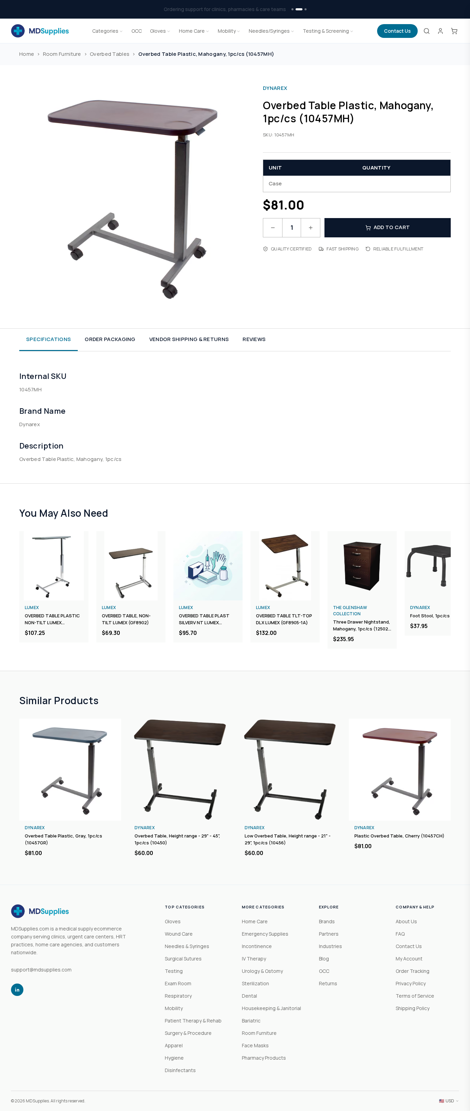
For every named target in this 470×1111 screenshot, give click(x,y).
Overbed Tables (109, 54)
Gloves (158, 31)
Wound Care (179, 933)
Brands (327, 921)
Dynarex (275, 88)
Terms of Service (415, 995)
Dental (249, 995)
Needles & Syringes (187, 946)
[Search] (426, 31)
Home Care (192, 31)
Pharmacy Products (264, 1058)
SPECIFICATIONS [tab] (48, 339)
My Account (409, 958)
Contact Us (397, 31)
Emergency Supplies (265, 933)
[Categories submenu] (121, 31)
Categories (105, 31)
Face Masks (255, 1045)
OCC (136, 31)
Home (26, 54)
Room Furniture (62, 54)
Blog (324, 958)
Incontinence (257, 946)
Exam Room (178, 983)
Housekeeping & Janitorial (271, 1008)
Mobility (227, 31)
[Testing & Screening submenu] (352, 31)
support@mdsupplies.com (41, 969)
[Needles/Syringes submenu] (292, 31)
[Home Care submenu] (207, 31)
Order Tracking (412, 971)
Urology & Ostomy (262, 971)
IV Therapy (254, 958)
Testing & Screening (326, 31)
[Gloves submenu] (169, 31)
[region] (235, 590)
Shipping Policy (412, 1008)
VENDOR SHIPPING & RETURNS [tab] (189, 339)
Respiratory (178, 995)
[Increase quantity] (310, 227)
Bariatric (251, 1020)
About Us (406, 921)
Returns (328, 983)
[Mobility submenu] (238, 31)
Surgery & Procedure (188, 1033)
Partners (329, 933)
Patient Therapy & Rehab (193, 1020)
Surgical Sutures (183, 958)
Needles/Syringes (269, 31)
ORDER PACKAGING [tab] (110, 339)
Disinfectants (180, 1070)
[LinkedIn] (17, 990)
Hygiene (174, 1058)
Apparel (174, 1045)
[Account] (440, 31)
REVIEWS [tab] (254, 339)
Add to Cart (392, 227)
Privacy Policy (411, 983)
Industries (330, 946)
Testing (174, 971)
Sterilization (255, 983)
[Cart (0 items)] (454, 31)
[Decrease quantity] (272, 227)
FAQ (400, 933)
